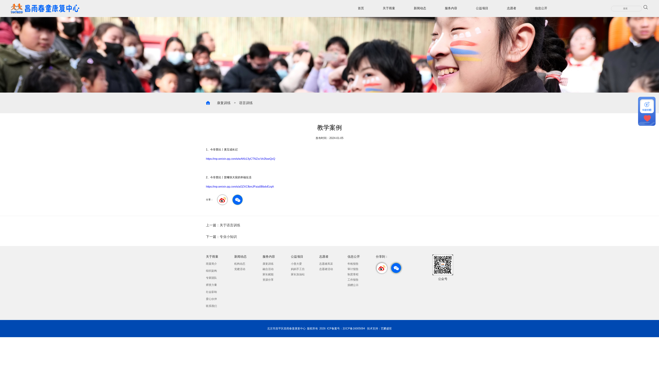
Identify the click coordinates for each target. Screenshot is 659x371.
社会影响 (211, 291)
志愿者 (511, 8)
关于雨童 (389, 8)
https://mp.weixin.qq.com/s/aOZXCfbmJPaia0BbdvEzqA (240, 186)
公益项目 (482, 8)
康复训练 (224, 103)
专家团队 (211, 277)
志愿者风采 (326, 263)
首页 (361, 8)
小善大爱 (296, 263)
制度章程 (353, 274)
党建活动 (239, 269)
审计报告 (353, 269)
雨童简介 (211, 263)
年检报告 (353, 263)
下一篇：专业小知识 (221, 237)
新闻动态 (420, 8)
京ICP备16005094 (354, 328)
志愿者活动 (326, 269)
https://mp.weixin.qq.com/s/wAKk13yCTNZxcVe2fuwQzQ (240, 158)
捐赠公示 (353, 285)
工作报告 (353, 279)
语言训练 (246, 103)
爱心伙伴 (211, 298)
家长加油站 (298, 274)
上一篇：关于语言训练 (223, 225)
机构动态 (239, 263)
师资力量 (211, 284)
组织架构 (211, 270)
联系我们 (211, 306)
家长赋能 (268, 274)
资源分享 (268, 279)
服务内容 (451, 8)
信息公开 (541, 8)
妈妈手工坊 (298, 269)
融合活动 (268, 269)
